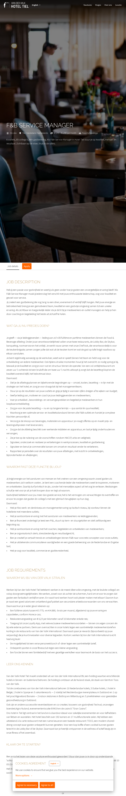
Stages (98, 5)
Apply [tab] (27, 266)
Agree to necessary (27, 785)
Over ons (108, 5)
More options (22, 775)
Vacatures (88, 5)
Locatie (118, 5)
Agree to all (47, 785)
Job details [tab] (12, 266)
